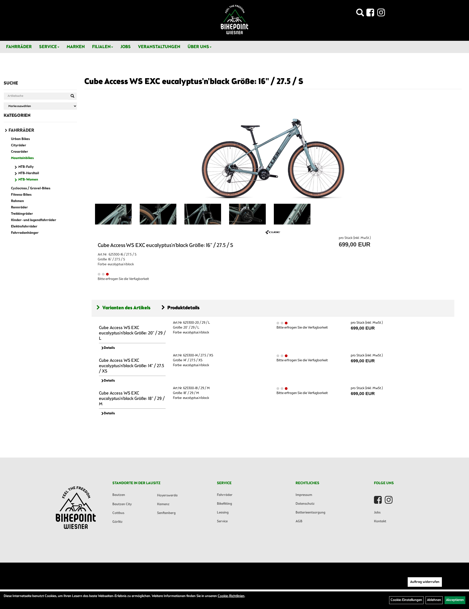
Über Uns (198, 47)
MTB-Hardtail (28, 173)
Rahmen (17, 201)
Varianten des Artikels (126, 308)
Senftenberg (166, 513)
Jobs (125, 47)
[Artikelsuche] (360, 14)
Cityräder (18, 145)
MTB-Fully (26, 167)
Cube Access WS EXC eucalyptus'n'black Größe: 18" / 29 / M (132, 398)
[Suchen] (72, 96)
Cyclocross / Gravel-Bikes (30, 188)
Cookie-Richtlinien (231, 596)
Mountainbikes (22, 158)
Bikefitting (224, 504)
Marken (76, 47)
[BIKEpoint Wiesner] (234, 19)
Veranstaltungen (159, 47)
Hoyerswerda (167, 495)
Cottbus (118, 513)
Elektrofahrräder (24, 226)
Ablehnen (434, 600)
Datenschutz (305, 504)
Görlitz (117, 522)
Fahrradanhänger (25, 233)
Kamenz (163, 504)
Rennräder (19, 207)
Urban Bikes (20, 139)
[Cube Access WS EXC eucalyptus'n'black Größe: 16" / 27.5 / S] (273, 151)
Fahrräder (19, 47)
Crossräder (19, 152)
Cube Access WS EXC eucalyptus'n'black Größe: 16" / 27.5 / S (193, 81)
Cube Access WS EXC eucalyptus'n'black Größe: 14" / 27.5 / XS (131, 366)
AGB (299, 521)
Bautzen (118, 495)
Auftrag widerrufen (424, 582)
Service (48, 47)
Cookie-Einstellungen (406, 600)
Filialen (101, 47)
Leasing (223, 512)
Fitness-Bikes (21, 194)
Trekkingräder (22, 214)
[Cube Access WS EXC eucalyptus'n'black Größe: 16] (113, 214)
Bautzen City (122, 504)
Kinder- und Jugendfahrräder (33, 220)
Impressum (304, 495)
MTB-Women (28, 179)
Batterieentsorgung (310, 512)
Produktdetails (183, 308)
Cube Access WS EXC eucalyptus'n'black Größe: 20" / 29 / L (132, 333)
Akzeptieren (455, 600)
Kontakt (380, 521)
